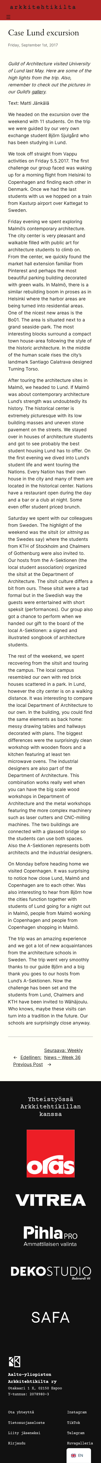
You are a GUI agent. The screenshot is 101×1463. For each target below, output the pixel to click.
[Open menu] (8, 17)
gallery (38, 91)
